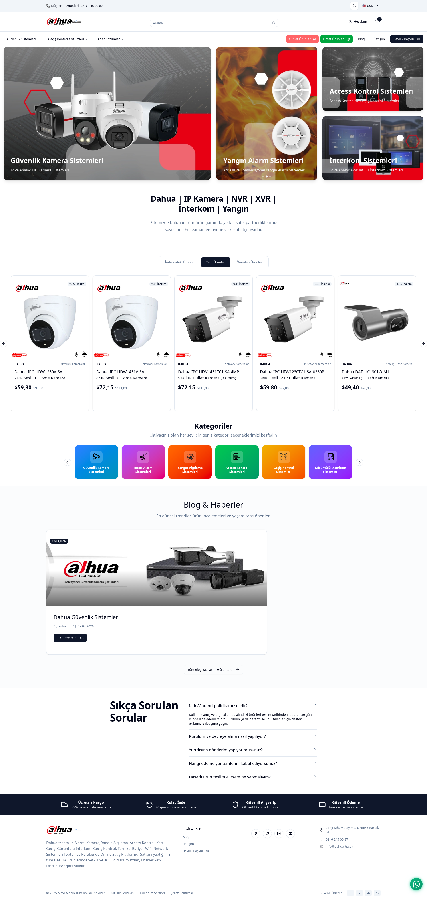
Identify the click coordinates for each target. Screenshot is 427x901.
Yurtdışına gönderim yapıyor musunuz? (226, 749)
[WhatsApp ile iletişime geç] (416, 884)
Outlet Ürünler (300, 39)
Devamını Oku (73, 638)
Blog (361, 39)
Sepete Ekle (53, 400)
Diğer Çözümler (108, 39)
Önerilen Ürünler (249, 262)
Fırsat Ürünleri (334, 39)
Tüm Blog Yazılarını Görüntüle (210, 669)
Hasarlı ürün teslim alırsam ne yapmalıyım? (230, 777)
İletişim (379, 39)
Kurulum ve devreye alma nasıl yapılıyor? (227, 736)
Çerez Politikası (181, 893)
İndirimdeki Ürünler (180, 262)
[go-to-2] (270, 177)
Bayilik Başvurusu (407, 39)
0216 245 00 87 (92, 6)
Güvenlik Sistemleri (21, 39)
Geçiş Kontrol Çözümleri (66, 39)
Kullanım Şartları (152, 893)
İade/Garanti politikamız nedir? (218, 705)
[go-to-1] (267, 176)
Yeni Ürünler (215, 262)
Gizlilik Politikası (123, 893)
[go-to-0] (263, 176)
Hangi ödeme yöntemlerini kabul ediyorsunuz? (233, 763)
